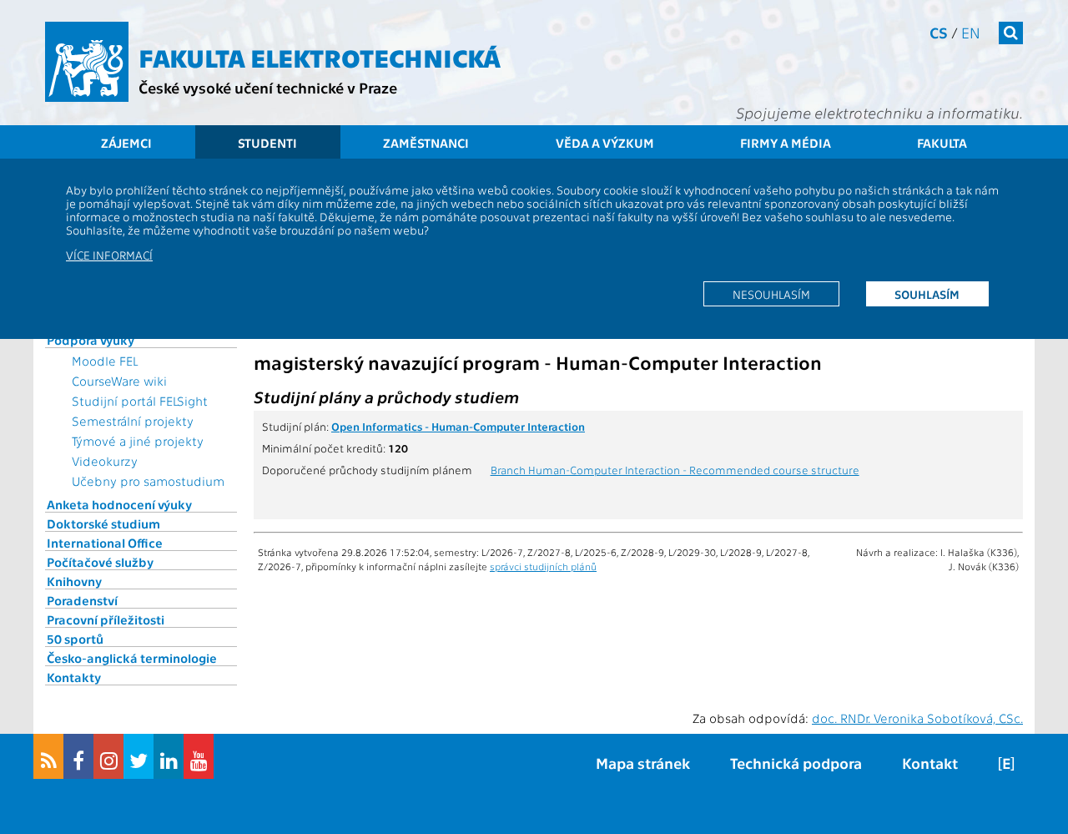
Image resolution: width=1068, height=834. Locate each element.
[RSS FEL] (48, 756)
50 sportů (75, 638)
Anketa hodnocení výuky (119, 504)
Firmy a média (785, 142)
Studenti (267, 142)
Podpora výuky (90, 339)
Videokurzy (105, 460)
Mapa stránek (643, 762)
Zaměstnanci (426, 142)
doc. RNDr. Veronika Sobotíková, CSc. (917, 717)
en (970, 32)
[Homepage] (86, 62)
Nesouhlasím (771, 294)
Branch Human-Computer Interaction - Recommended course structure (675, 469)
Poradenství (82, 600)
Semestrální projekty (133, 420)
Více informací (109, 254)
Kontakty (74, 677)
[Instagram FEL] (108, 756)
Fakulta (942, 142)
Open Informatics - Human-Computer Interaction (458, 425)
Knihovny (74, 581)
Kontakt (930, 762)
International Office (105, 542)
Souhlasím (927, 294)
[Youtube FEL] (199, 756)
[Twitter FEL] (138, 756)
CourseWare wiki (119, 380)
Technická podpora (796, 762)
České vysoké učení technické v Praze (268, 87)
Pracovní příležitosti (105, 619)
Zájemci (126, 142)
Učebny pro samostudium (148, 480)
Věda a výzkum (605, 142)
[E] (1006, 762)
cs (938, 32)
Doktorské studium (103, 523)
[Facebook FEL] (78, 756)
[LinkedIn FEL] (169, 756)
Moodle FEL (105, 360)
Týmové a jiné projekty (138, 440)
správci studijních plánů (543, 566)
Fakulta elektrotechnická (320, 57)
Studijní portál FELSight (140, 400)
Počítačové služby (100, 561)
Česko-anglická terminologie (132, 657)
